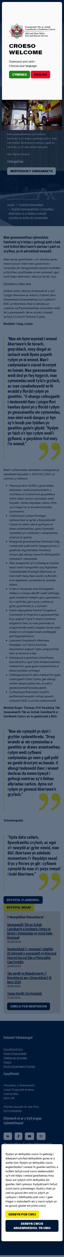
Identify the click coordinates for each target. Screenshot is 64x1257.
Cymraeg (19, 74)
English (40, 74)
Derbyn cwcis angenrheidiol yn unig (32, 1226)
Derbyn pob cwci (22, 1214)
